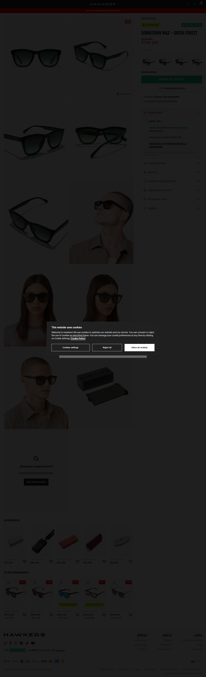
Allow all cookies (139, 347)
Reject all (107, 347)
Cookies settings (71, 347)
